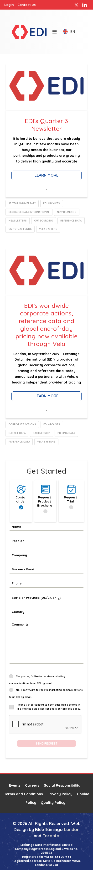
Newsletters (18, 220)
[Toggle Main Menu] (52, 31)
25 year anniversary (22, 203)
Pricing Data (66, 433)
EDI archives (51, 203)
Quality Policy (53, 802)
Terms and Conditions (23, 794)
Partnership (41, 433)
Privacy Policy (59, 794)
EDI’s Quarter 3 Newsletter (46, 124)
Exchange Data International (29, 212)
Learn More (46, 175)
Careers (32, 785)
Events (15, 785)
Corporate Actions (22, 424)
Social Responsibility (62, 785)
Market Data (17, 433)
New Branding (66, 212)
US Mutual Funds (20, 229)
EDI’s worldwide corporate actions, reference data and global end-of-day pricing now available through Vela (47, 324)
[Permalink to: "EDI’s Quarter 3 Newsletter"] (46, 86)
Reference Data (71, 220)
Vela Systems (48, 229)
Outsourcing (43, 220)
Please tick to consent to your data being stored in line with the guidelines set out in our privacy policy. (49, 706)
